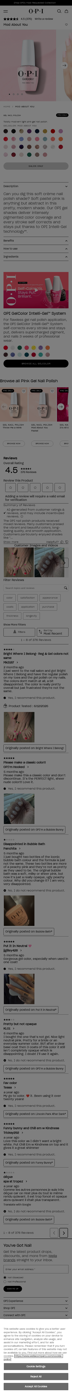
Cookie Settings (36, 1366)
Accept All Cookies (36, 1386)
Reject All (35, 1376)
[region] (36, 1356)
